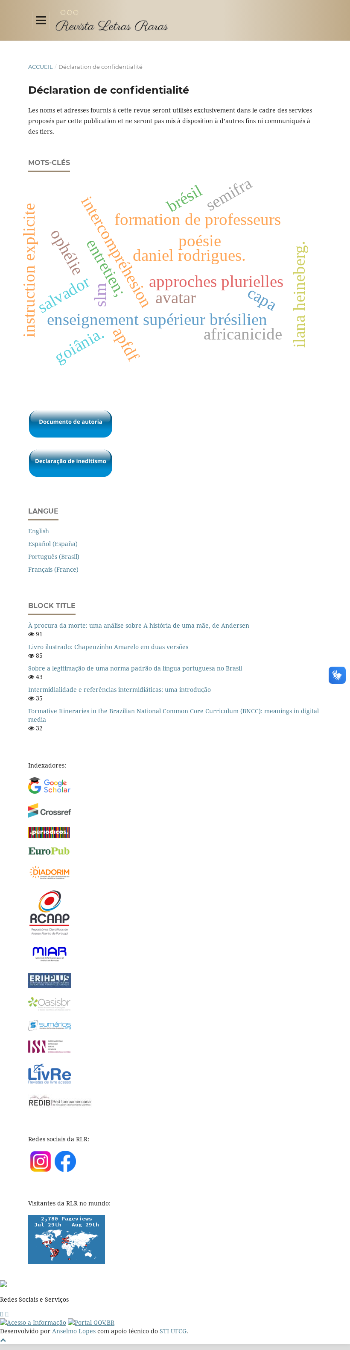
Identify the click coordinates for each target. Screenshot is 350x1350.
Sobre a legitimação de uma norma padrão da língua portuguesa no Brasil (135, 668)
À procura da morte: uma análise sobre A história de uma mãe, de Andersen (138, 625)
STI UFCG (173, 1331)
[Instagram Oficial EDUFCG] (7, 1314)
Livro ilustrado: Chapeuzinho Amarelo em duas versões (108, 647)
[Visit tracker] (66, 1262)
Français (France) (53, 569)
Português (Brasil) (53, 556)
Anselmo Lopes (74, 1331)
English (38, 531)
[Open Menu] (41, 20)
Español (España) (53, 544)
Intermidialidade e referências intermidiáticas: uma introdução (119, 689)
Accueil (40, 66)
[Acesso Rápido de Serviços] (1, 1314)
